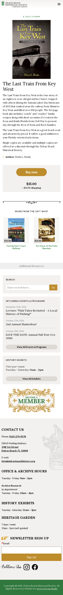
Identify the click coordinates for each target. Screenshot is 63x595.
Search (10, 280)
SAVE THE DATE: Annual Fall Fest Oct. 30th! (31, 336)
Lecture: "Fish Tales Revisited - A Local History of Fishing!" (31, 312)
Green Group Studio (47, 588)
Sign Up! (31, 557)
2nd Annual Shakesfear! (21, 324)
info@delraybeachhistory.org (18, 461)
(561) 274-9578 (17, 436)
